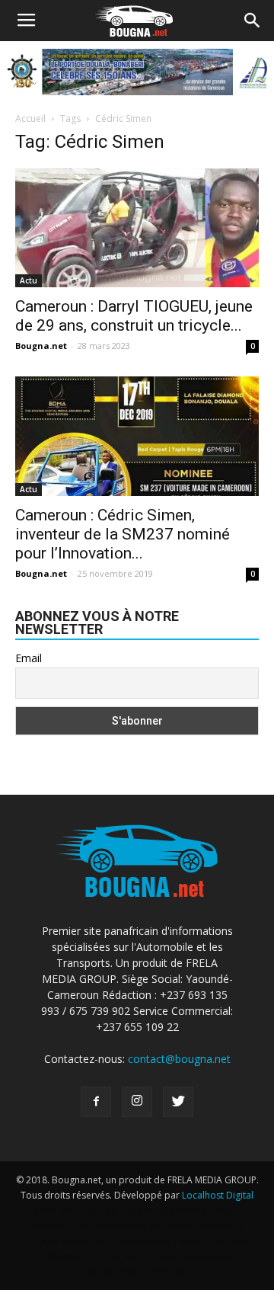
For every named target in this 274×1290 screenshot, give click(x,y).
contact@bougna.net (179, 1059)
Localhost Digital (217, 1195)
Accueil (30, 118)
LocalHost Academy (118, 1210)
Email (28, 658)
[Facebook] (96, 1102)
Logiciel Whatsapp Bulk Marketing (97, 1240)
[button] (252, 20)
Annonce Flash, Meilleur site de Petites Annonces (133, 1225)
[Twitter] (178, 1102)
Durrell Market (202, 1210)
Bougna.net (41, 345)
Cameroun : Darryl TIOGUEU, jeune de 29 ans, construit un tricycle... (134, 316)
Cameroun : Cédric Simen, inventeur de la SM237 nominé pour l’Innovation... (122, 534)
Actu (28, 280)
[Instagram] (137, 1102)
